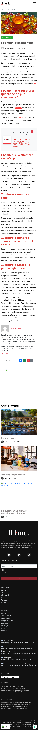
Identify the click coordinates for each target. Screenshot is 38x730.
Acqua (3, 613)
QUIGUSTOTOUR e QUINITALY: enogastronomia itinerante (14, 512)
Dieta (3, 628)
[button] (34, 3)
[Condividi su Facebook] (20, 360)
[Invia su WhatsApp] (24, 360)
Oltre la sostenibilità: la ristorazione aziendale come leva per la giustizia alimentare (18, 654)
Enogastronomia (7, 620)
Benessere (5, 587)
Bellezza (4, 611)
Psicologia (4, 625)
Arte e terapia (6, 615)
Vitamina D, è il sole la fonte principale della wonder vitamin (21, 135)
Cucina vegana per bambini (13, 474)
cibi (34, 84)
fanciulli (18, 108)
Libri (2, 597)
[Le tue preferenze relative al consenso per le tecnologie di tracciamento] (35, 727)
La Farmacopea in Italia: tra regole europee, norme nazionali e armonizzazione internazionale (16, 660)
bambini (5, 353)
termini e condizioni (7, 574)
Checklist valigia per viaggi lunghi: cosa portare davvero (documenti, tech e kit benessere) (19, 666)
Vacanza (4, 630)
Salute (3, 590)
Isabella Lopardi (10, 48)
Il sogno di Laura (8, 438)
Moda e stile (5, 618)
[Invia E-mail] (28, 360)
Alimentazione (7, 37)
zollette (21, 117)
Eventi (3, 602)
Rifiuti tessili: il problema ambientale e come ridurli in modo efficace (17, 648)
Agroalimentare (6, 623)
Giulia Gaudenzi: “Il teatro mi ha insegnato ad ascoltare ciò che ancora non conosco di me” (18, 643)
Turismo (4, 600)
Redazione (7, 442)
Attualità (4, 592)
